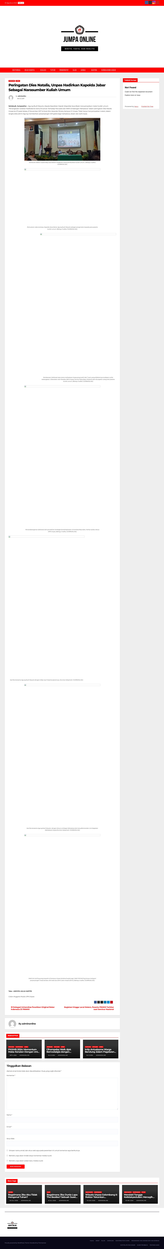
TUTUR (52, 70)
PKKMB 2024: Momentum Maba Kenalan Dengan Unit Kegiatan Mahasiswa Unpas (23, 1052)
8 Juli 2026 (52, 1200)
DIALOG (43, 70)
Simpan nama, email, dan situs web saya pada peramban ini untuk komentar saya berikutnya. (44, 1150)
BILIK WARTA (30, 70)
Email (9, 1127)
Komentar (11, 1075)
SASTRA (94, 70)
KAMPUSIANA (19, 1046)
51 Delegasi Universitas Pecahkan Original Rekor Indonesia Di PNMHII (33, 1008)
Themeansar (42, 1243)
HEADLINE (11, 81)
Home (92, 1240)
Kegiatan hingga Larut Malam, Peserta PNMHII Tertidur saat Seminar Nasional (89, 1008)
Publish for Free (147, 106)
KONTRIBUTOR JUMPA (122, 1240)
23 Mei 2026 (129, 1200)
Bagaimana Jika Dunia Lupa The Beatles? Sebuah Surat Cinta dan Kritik (62, 1197)
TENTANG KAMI (154, 1245)
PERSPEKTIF (64, 70)
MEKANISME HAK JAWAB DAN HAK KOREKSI (145, 1240)
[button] (158, 70)
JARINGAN (110, 1240)
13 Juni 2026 (91, 1200)
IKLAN (103, 1240)
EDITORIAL (16, 70)
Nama (9, 1115)
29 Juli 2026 (14, 1200)
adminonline (22, 96)
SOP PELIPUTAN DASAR (127, 1245)
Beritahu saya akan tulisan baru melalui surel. (26, 1161)
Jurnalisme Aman (108, 70)
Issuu (136, 106)
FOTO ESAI (11, 1046)
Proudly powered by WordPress (14, 1243)
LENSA (83, 70)
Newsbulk (33, 1243)
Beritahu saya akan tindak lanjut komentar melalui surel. (30, 1156)
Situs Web (10, 1139)
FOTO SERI (56, 1046)
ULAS (75, 70)
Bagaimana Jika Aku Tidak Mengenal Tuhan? (22, 1195)
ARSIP (97, 1240)
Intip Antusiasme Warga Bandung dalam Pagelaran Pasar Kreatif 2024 (99, 1052)
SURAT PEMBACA (142, 1245)
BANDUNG (49, 1046)
